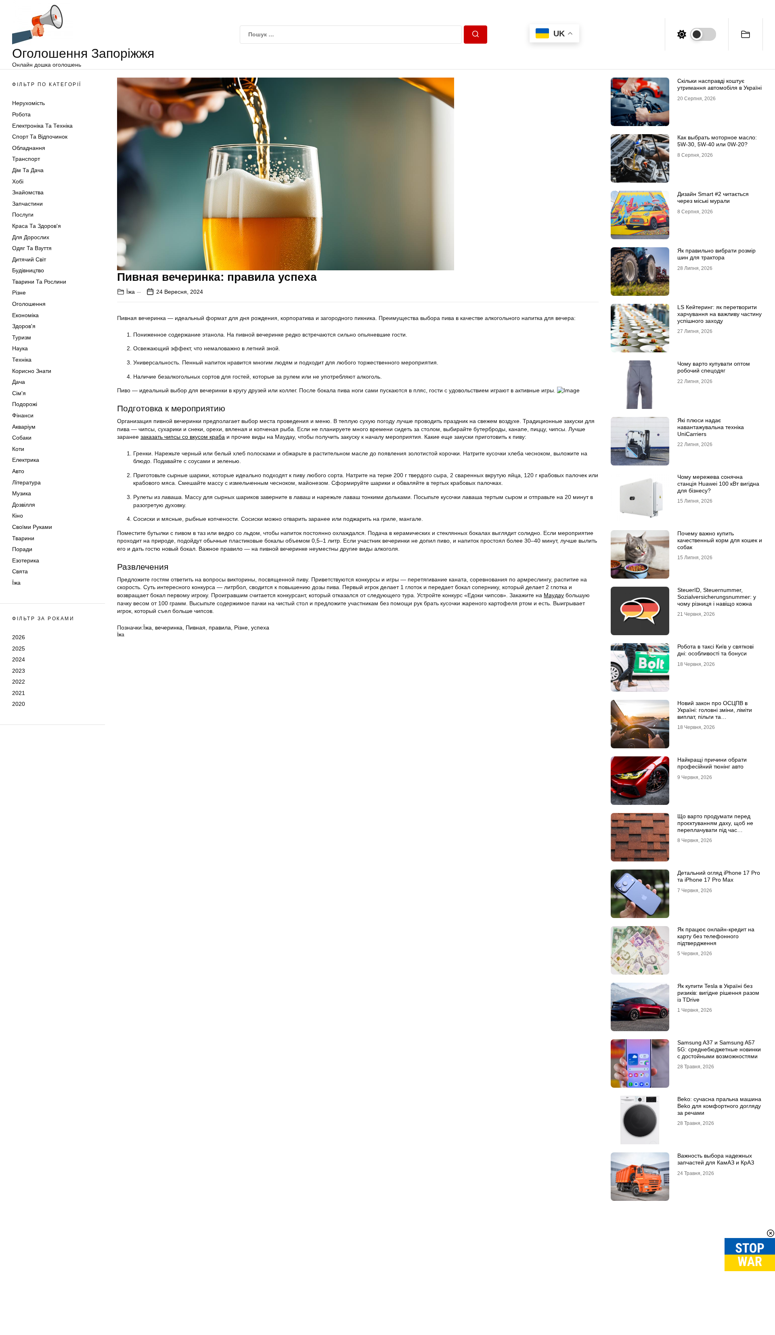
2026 (18, 637)
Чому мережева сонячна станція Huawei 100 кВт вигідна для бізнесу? (718, 484)
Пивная (195, 627)
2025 (18, 648)
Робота (21, 114)
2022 (18, 681)
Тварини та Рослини (39, 281)
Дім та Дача (28, 170)
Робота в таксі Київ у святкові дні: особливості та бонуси (715, 650)
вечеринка (168, 627)
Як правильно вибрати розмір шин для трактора (716, 254)
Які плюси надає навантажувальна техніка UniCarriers (710, 427)
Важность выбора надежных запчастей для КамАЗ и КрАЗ (715, 1159)
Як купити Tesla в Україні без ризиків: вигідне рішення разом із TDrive (718, 993)
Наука (20, 348)
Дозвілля (23, 504)
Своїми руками (32, 527)
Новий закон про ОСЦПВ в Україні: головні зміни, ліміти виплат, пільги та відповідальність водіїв (714, 713)
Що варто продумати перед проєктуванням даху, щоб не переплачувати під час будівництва (715, 826)
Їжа (16, 582)
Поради (22, 549)
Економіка (25, 315)
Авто (18, 471)
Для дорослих (30, 237)
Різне (19, 292)
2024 (18, 659)
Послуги (23, 214)
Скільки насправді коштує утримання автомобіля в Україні (719, 84)
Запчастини (27, 203)
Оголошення (29, 304)
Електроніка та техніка (42, 125)
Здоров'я (24, 326)
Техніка (21, 359)
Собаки (21, 437)
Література (26, 482)
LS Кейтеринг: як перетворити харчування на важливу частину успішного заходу (719, 314)
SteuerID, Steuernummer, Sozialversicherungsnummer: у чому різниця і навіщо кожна (716, 597)
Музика (21, 493)
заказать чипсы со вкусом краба (182, 437)
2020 (18, 704)
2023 (18, 671)
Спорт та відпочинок (39, 136)
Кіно (17, 515)
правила (220, 627)
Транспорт (26, 159)
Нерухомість (28, 103)
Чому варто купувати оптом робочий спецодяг (713, 367)
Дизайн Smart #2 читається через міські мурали (713, 197)
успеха (260, 627)
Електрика (25, 460)
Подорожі (24, 404)
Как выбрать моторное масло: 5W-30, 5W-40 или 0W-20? (717, 140)
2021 (18, 693)
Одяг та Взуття (32, 248)
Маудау (554, 595)
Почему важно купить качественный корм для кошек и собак (719, 540)
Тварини (23, 538)
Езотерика (25, 560)
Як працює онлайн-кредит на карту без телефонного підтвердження (715, 936)
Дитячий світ (29, 259)
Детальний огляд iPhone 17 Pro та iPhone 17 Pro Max (718, 876)
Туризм (21, 337)
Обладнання (28, 148)
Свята (20, 571)
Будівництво (28, 270)
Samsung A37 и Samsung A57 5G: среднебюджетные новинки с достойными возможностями (719, 1049)
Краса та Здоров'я (36, 226)
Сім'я (19, 393)
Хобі (17, 181)
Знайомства (28, 192)
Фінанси (23, 415)
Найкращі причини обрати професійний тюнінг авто (712, 763)
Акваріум (24, 426)
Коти (18, 449)
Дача (18, 382)
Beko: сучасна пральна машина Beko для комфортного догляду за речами (719, 1106)
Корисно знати (31, 371)
